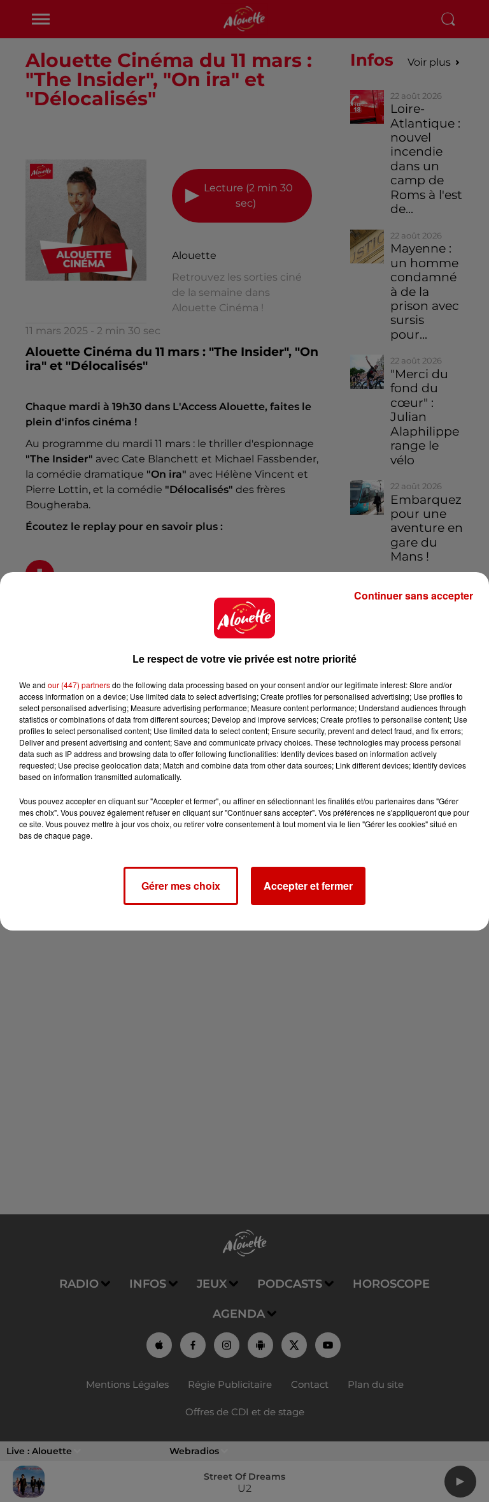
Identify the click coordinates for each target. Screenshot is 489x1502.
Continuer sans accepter (413, 595)
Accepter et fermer (308, 885)
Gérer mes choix (180, 885)
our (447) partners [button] (79, 684)
